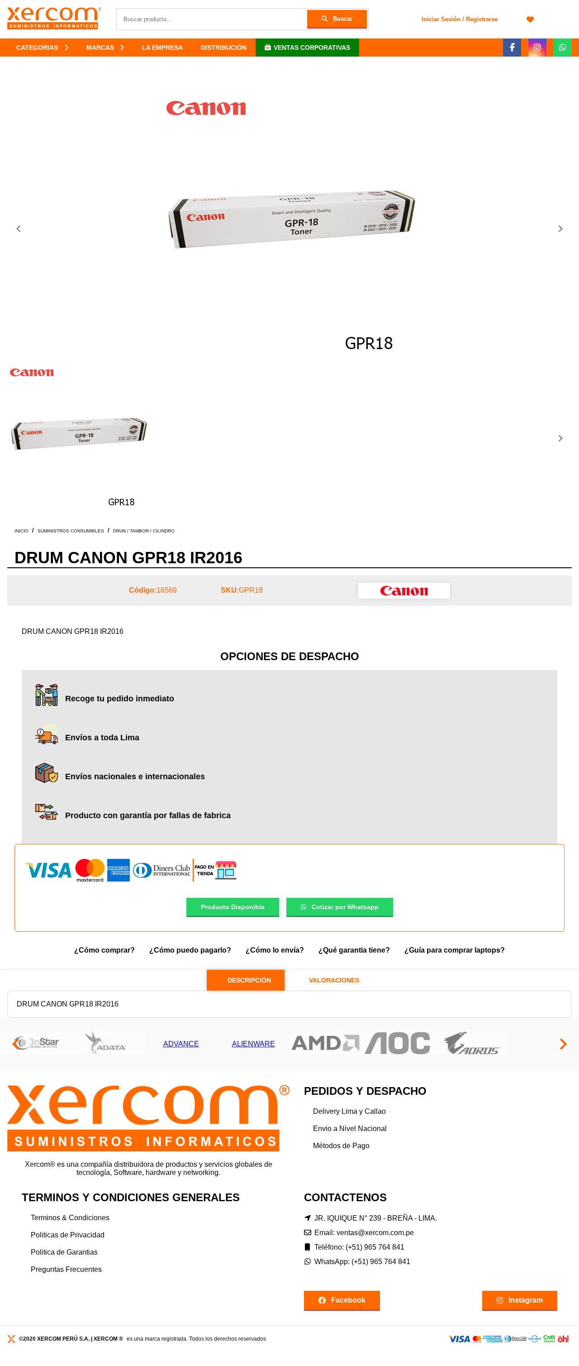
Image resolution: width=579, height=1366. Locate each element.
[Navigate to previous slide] (18, 228)
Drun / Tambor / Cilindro (144, 530)
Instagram (525, 1300)
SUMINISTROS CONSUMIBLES (71, 530)
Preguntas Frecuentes (66, 1269)
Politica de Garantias (64, 1252)
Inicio (21, 530)
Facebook (348, 1300)
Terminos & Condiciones (70, 1218)
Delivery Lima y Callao (349, 1111)
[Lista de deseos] (530, 19)
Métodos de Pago (341, 1146)
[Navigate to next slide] (560, 228)
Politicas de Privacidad (67, 1235)
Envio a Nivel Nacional (350, 1128)
